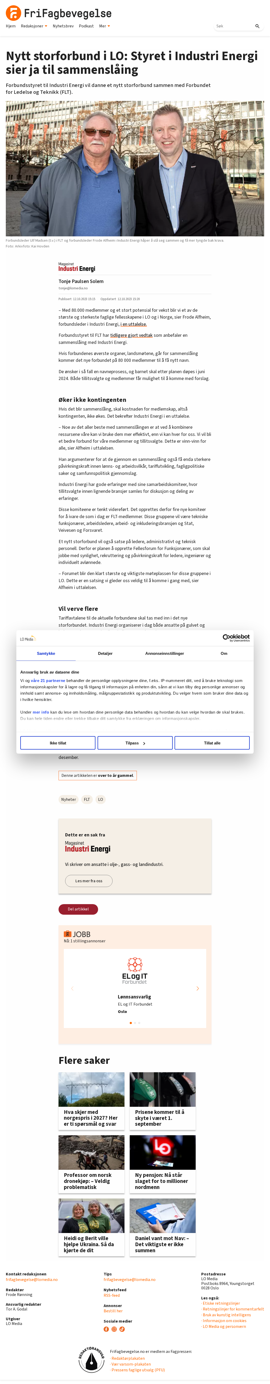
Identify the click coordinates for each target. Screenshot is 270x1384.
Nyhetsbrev (63, 26)
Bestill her (113, 1311)
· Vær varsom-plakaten (130, 1364)
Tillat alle (212, 743)
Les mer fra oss (88, 881)
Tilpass (132, 743)
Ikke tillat (58, 743)
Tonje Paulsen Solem (81, 281)
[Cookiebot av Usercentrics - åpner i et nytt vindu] (227, 638)
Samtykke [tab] (46, 653)
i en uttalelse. (133, 324)
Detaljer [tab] (105, 653)
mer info (41, 712)
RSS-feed (112, 1295)
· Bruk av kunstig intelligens (226, 1315)
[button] (198, 988)
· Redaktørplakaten (127, 1358)
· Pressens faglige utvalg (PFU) (137, 1370)
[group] (135, 988)
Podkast (86, 26)
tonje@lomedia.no (73, 288)
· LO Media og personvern (223, 1326)
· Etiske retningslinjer (220, 1303)
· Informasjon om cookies (224, 1321)
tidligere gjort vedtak (131, 335)
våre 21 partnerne (48, 680)
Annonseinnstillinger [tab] (164, 653)
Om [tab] (224, 653)
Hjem (11, 26)
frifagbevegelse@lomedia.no (32, 1280)
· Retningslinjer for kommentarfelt (232, 1309)
